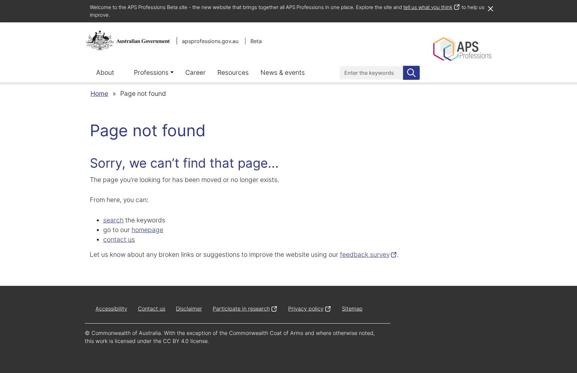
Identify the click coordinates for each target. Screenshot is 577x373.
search (113, 220)
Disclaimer (189, 308)
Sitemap (352, 308)
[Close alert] (490, 5)
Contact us (151, 308)
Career (195, 72)
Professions (151, 72)
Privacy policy (306, 308)
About (105, 72)
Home (99, 93)
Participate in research (241, 308)
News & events (282, 72)
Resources (233, 72)
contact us (119, 239)
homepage (147, 230)
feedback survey (364, 254)
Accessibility (111, 308)
